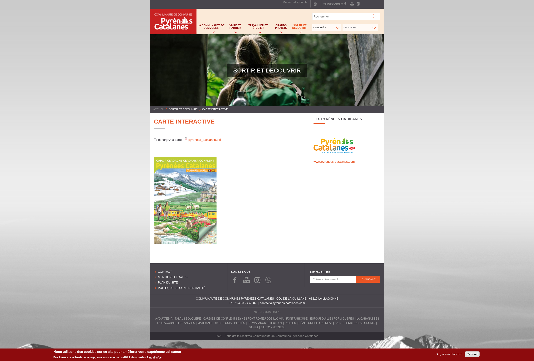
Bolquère (193, 318)
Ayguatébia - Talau (169, 318)
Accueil (158, 109)
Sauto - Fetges (272, 327)
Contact (165, 271)
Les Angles (186, 323)
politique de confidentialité (181, 288)
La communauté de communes (210, 27)
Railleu (290, 323)
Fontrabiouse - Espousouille (308, 318)
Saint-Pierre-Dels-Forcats (355, 323)
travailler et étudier (256, 27)
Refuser (472, 354)
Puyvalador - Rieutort (265, 323)
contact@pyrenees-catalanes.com (282, 303)
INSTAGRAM (357, 4)
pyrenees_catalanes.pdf (204, 139)
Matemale (205, 323)
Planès (239, 323)
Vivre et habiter (233, 27)
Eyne (241, 318)
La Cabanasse (366, 318)
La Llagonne (166, 323)
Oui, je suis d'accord (449, 354)
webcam (315, 4)
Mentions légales (172, 277)
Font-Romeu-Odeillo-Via (266, 318)
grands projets (279, 27)
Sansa (253, 327)
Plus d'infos (154, 357)
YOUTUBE (351, 4)
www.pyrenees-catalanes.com (334, 161)
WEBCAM (267, 280)
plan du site (168, 282)
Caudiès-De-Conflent (219, 318)
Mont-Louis (223, 323)
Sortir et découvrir (298, 27)
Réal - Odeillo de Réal (315, 323)
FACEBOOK (345, 4)
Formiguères (344, 318)
